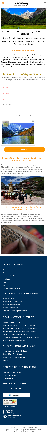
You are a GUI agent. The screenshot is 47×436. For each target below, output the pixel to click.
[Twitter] (11, 388)
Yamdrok (10, 357)
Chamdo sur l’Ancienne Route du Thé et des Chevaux (21, 338)
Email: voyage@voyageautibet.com (15, 311)
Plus (24, 357)
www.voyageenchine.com (11, 304)
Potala (5, 351)
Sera (4, 357)
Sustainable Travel (9, 407)
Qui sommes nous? (9, 270)
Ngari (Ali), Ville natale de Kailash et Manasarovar (20, 328)
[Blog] (20, 388)
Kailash (19, 354)
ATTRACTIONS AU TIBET (19, 345)
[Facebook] (3, 388)
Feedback (6, 279)
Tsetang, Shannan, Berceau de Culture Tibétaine (19, 331)
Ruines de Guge (21, 351)
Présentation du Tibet (10, 375)
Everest (5, 354)
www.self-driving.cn (9, 298)
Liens (4, 285)
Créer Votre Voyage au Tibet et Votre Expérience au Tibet (23, 208)
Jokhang (11, 351)
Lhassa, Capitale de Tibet (11, 322)
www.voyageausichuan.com (12, 301)
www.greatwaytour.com (11, 307)
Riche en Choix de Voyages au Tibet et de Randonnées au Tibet (21, 159)
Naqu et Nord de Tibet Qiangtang (14, 341)
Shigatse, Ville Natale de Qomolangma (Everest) (19, 325)
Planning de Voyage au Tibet (12, 372)
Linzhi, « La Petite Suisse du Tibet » (15, 334)
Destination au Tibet (18, 317)
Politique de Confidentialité (12, 288)
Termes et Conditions (10, 276)
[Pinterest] (16, 388)
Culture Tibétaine (8, 378)
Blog (4, 282)
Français (16, 395)
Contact (5, 273)
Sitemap (5, 360)
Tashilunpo (18, 357)
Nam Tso (12, 354)
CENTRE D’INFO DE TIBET (20, 367)
